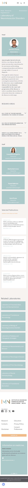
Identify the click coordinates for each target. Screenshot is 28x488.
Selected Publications (10, 210)
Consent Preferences (18, 428)
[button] (24, 3)
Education (17, 421)
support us (14, 435)
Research (4, 421)
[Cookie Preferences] (3, 484)
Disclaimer (5, 429)
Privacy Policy (19, 424)
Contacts (4, 424)
